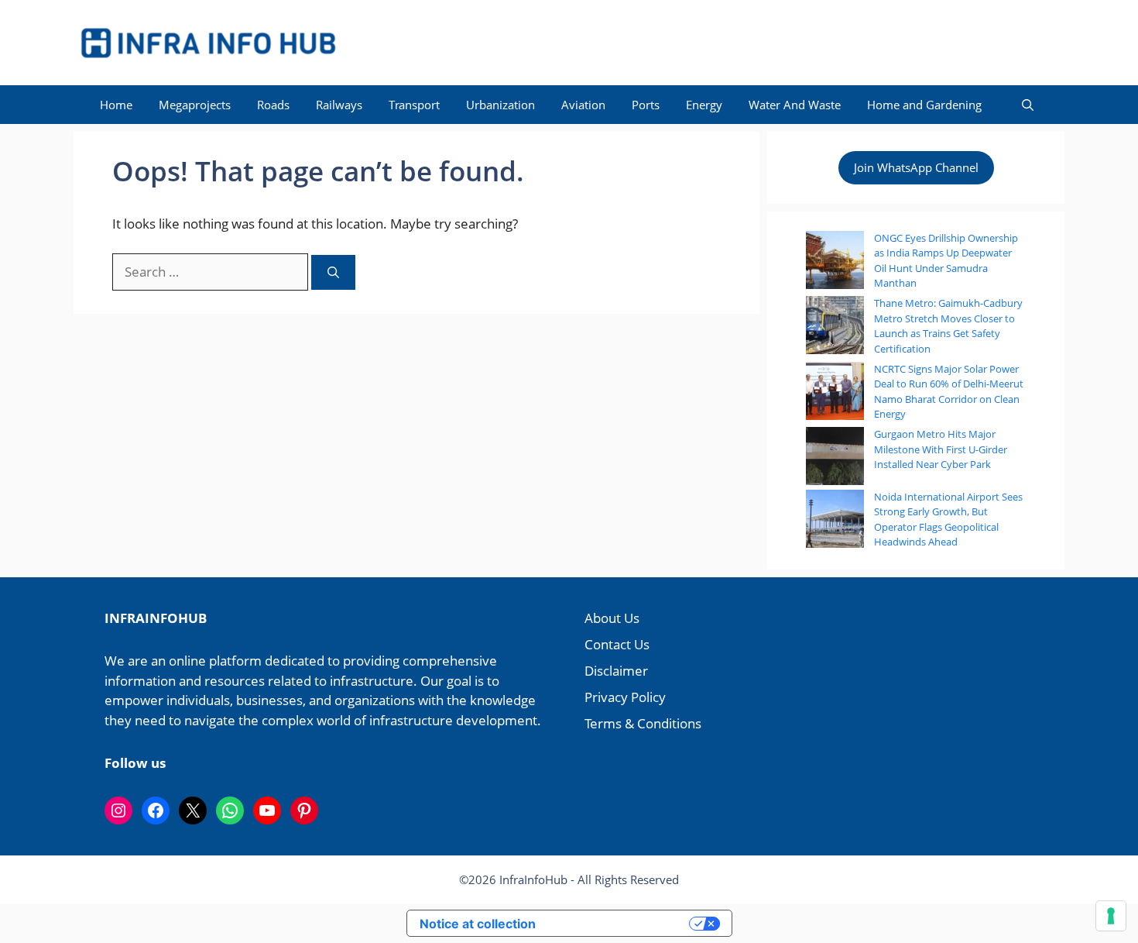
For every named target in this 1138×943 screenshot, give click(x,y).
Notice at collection (478, 923)
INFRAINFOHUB (156, 618)
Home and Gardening (924, 104)
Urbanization (500, 104)
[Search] (333, 272)
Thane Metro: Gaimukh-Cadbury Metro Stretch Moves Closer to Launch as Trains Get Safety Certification (948, 326)
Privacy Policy (625, 697)
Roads (273, 104)
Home (116, 104)
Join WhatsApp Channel (916, 167)
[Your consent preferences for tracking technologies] (1111, 916)
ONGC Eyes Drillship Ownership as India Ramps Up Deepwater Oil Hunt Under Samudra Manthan (946, 261)
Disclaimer (616, 671)
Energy (704, 104)
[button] (1028, 104)
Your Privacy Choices (620, 923)
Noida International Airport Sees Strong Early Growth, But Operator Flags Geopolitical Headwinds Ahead (948, 519)
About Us (611, 618)
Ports (646, 104)
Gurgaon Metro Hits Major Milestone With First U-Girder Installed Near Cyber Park (940, 449)
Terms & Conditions (642, 723)
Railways (339, 104)
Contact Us (617, 644)
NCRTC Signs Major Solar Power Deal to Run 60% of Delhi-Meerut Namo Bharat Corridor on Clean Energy (948, 392)
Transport (414, 104)
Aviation (583, 104)
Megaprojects (195, 104)
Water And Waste (795, 104)
